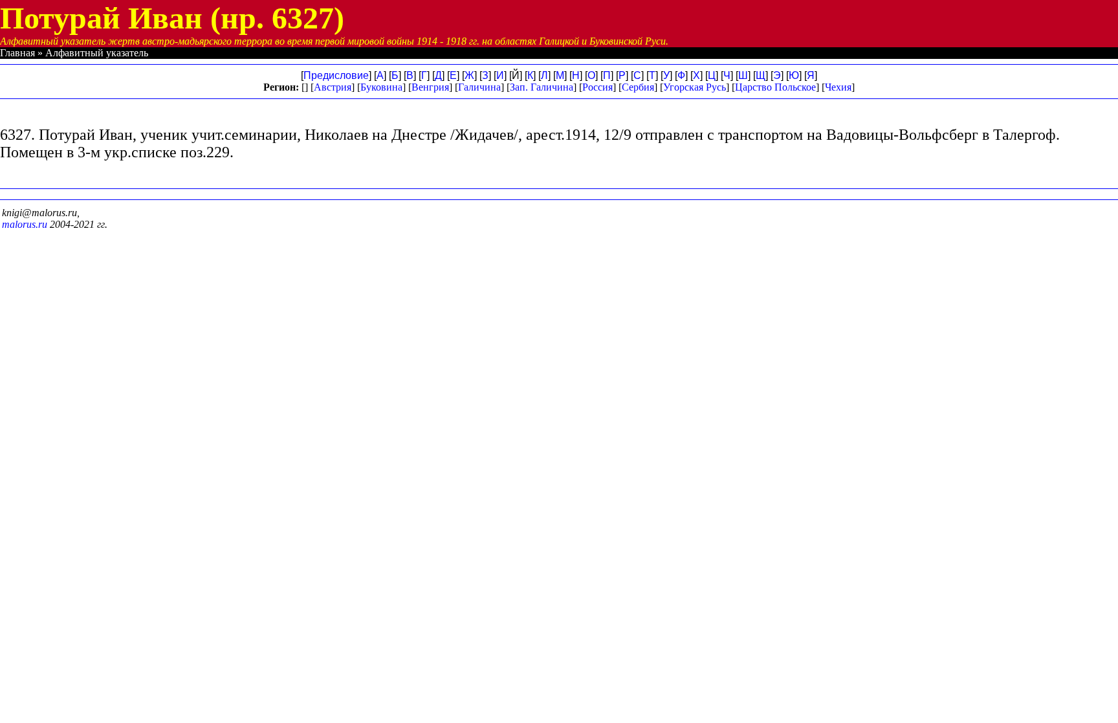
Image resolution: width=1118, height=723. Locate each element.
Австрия (332, 87)
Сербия (638, 87)
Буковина (381, 87)
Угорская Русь (694, 87)
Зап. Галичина (541, 87)
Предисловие (336, 75)
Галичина (479, 87)
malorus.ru (24, 224)
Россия (597, 87)
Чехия (838, 87)
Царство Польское (775, 87)
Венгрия (430, 87)
